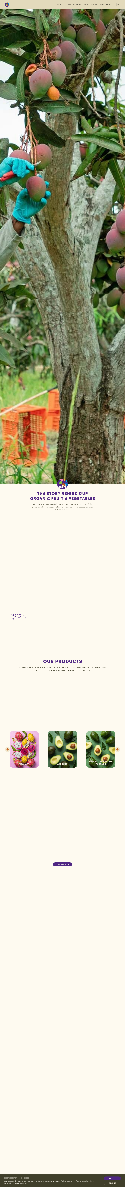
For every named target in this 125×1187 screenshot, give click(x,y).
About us (60, 4)
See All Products (62, 864)
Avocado (62, 764)
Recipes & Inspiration (91, 4)
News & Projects (105, 4)
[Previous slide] (7, 749)
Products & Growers (74, 4)
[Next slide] (117, 749)
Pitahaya (24, 764)
